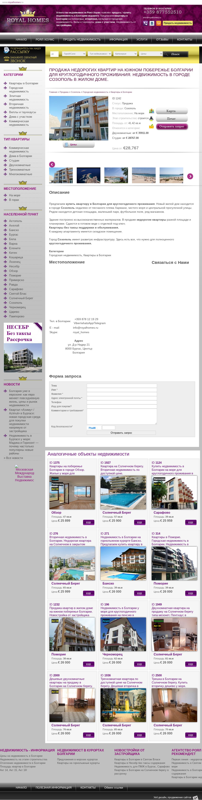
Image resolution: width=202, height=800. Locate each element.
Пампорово (16, 316)
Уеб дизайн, (161, 797)
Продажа (64, 92)
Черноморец (17, 307)
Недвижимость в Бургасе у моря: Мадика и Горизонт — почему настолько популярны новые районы (23, 444)
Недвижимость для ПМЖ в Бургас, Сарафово (142, 766)
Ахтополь (15, 221)
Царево (14, 311)
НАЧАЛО (21, 39)
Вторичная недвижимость (19, 105)
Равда (13, 284)
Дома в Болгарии (20, 156)
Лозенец (15, 261)
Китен (13, 252)
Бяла (12, 239)
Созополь (15, 302)
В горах (14, 199)
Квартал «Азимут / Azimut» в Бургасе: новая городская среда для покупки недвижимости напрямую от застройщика (24, 420)
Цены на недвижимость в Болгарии (21, 755)
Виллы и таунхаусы (22, 112)
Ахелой (14, 225)
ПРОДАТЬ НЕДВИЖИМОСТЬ (82, 39)
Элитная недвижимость (19, 97)
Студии (14, 160)
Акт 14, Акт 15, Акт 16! (13, 770)
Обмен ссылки (113, 787)
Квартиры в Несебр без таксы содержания (139, 762)
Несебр (14, 266)
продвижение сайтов (179, 797)
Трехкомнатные (19, 169)
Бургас (13, 234)
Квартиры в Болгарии (23, 83)
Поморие (15, 275)
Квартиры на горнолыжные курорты (78, 762)
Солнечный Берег (21, 298)
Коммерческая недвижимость (19, 122)
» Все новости (13, 458)
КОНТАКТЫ (184, 39)
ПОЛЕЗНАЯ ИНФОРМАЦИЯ (54, 787)
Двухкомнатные (20, 165)
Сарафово (16, 289)
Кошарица (16, 257)
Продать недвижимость (178, 23)
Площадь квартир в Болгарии (18, 766)
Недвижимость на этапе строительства (23, 759)
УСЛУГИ (142, 39)
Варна (13, 243)
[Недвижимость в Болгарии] (78, 139)
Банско (14, 230)
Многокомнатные (20, 174)
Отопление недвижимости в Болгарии (22, 762)
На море (14, 195)
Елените (15, 248)
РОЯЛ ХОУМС (45, 39)
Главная (53, 92)
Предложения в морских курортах (77, 759)
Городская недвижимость (19, 89)
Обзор (13, 271)
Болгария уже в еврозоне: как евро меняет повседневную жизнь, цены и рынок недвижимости (24, 398)
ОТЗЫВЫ (162, 39)
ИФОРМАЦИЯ (118, 39)
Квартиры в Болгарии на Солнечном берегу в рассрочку (141, 772)
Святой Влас (18, 293)
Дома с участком (20, 116)
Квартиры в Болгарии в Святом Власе (137, 759)
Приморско (16, 280)
